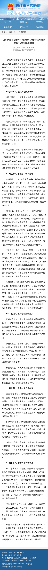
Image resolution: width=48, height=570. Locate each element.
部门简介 (40, 22)
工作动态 (22, 32)
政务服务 (40, 27)
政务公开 (8, 27)
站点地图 (29, 564)
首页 (3, 32)
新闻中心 (24, 22)
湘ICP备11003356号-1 (25, 560)
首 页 (7, 22)
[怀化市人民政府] (24, 6)
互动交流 (24, 27)
